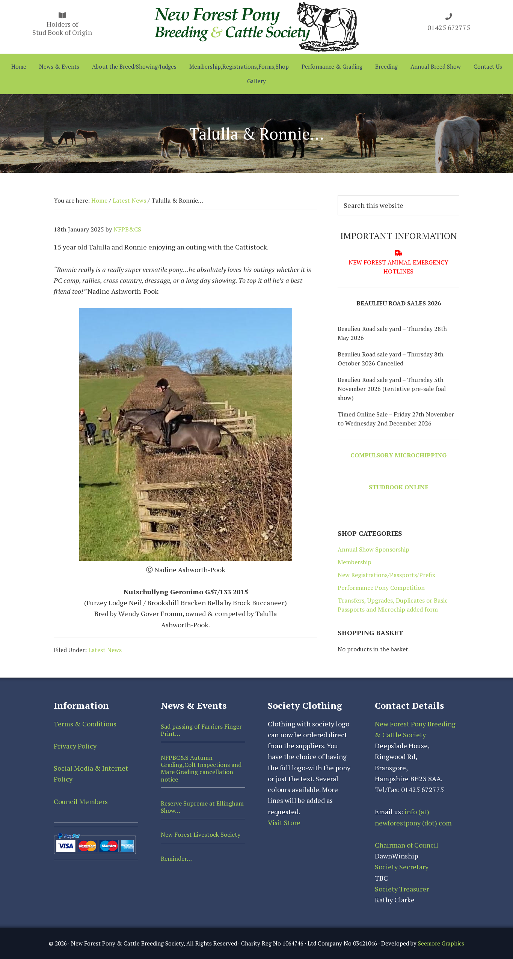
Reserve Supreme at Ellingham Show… (202, 807)
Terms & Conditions (85, 723)
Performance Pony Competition (381, 587)
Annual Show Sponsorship (373, 549)
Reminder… (176, 858)
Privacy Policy (75, 745)
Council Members (81, 801)
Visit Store (284, 822)
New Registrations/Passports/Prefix (386, 575)
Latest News (105, 650)
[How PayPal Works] (95, 836)
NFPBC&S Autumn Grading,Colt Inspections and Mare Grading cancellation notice (201, 768)
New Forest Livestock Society (200, 834)
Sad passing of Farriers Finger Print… (201, 730)
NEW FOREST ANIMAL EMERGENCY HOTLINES (398, 266)
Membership (354, 562)
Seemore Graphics (441, 943)
